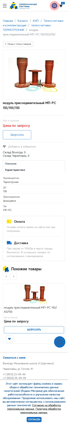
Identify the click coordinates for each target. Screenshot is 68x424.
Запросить (17, 134)
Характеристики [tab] (15, 169)
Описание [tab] (11, 163)
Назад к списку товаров (19, 44)
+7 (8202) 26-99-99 (14, 377)
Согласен (34, 419)
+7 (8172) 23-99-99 (14, 374)
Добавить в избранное (22, 146)
